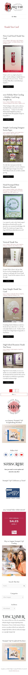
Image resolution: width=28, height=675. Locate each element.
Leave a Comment (6, 40)
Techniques (5, 245)
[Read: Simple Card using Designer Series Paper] (14, 148)
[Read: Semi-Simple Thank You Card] (14, 309)
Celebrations (19, 189)
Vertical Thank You (10, 242)
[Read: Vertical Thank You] (14, 257)
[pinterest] (16, 455)
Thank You (10, 245)
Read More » (8, 86)
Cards (17, 40)
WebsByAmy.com (16, 670)
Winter (16, 103)
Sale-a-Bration (16, 293)
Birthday (12, 189)
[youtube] (21, 455)
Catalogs (19, 101)
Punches (21, 190)
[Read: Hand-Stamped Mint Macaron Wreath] (14, 206)
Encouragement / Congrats (8, 190)
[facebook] (6, 455)
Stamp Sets (5, 42)
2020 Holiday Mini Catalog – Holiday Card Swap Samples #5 (13, 97)
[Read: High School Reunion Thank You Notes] (14, 360)
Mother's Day (16, 190)
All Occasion (13, 40)
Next (14, 394)
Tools (13, 103)
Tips (22, 42)
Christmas (21, 40)
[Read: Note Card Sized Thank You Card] (14, 58)
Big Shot (12, 101)
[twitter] (11, 455)
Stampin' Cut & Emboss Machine (14, 42)
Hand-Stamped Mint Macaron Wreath (11, 186)
